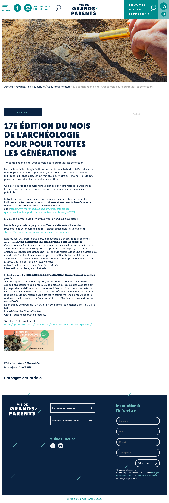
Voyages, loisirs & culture (30, 86)
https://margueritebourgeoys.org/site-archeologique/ (37, 232)
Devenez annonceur (64, 408)
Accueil (8, 86)
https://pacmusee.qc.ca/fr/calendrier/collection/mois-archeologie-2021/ (48, 324)
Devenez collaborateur (66, 420)
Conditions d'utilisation (147, 475)
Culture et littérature (58, 86)
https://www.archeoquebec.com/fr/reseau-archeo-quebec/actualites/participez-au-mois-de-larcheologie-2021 (39, 210)
